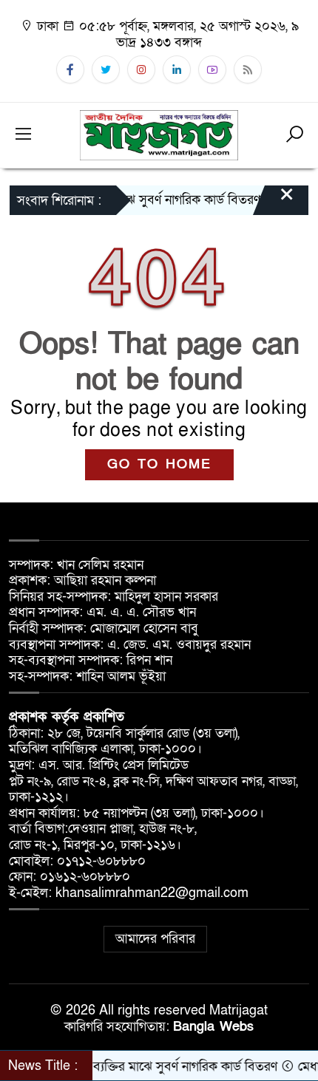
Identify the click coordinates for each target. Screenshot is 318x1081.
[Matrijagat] (159, 134)
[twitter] (106, 69)
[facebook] (70, 69)
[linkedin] (177, 69)
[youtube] (212, 69)
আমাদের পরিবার (155, 938)
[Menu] (23, 135)
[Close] (273, 201)
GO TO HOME (159, 464)
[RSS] (248, 69)
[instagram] (141, 69)
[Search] (294, 135)
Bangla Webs (213, 1026)
